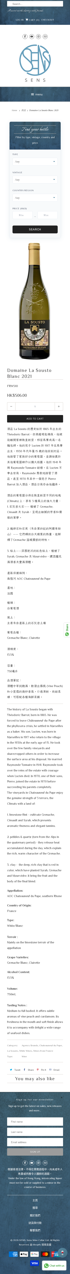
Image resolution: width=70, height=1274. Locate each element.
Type (15, 154)
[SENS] (35, 63)
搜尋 (35, 1207)
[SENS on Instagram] (38, 36)
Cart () (33, 20)
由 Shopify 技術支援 (40, 1244)
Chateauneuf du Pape (50, 1045)
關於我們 (35, 1215)
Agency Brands (30, 1045)
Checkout (47, 19)
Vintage (17, 172)
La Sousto (12, 1050)
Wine (24, 1056)
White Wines (25, 1050)
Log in (20, 19)
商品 (23, 110)
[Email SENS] (45, 36)
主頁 (35, 1200)
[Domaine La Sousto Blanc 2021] (35, 301)
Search (35, 229)
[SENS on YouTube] (31, 36)
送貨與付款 (35, 1222)
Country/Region (23, 190)
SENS (22, 1240)
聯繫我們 (35, 1230)
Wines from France (43, 1050)
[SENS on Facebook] (25, 36)
